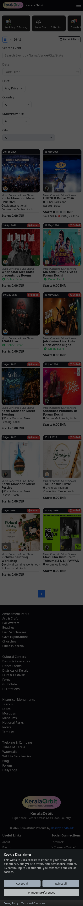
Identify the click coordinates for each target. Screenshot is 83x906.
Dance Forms (12, 666)
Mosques (9, 713)
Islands (7, 704)
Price (6, 81)
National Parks (13, 722)
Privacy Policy (11, 903)
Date (5, 64)
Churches (9, 641)
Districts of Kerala (15, 670)
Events (6, 847)
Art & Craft (10, 618)
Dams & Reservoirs (16, 661)
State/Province (13, 114)
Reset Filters (70, 39)
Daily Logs (9, 770)
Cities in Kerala (13, 646)
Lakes (6, 709)
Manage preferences (41, 892)
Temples (8, 732)
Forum (7, 765)
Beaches (8, 627)
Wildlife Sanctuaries (16, 756)
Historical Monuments (18, 699)
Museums (9, 718)
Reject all (61, 883)
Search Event (11, 48)
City (5, 130)
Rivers (6, 727)
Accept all (22, 883)
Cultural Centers (14, 657)
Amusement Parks (15, 614)
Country (8, 97)
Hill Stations (11, 689)
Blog (5, 761)
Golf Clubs (9, 684)
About (6, 842)
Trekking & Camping (17, 742)
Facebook (58, 842)
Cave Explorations (15, 637)
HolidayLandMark (62, 828)
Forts (6, 680)
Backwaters (10, 623)
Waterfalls (9, 752)
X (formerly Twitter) (64, 847)
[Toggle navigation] (78, 5)
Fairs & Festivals (13, 675)
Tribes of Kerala (13, 747)
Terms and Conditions (33, 903)
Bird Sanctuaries (14, 632)
